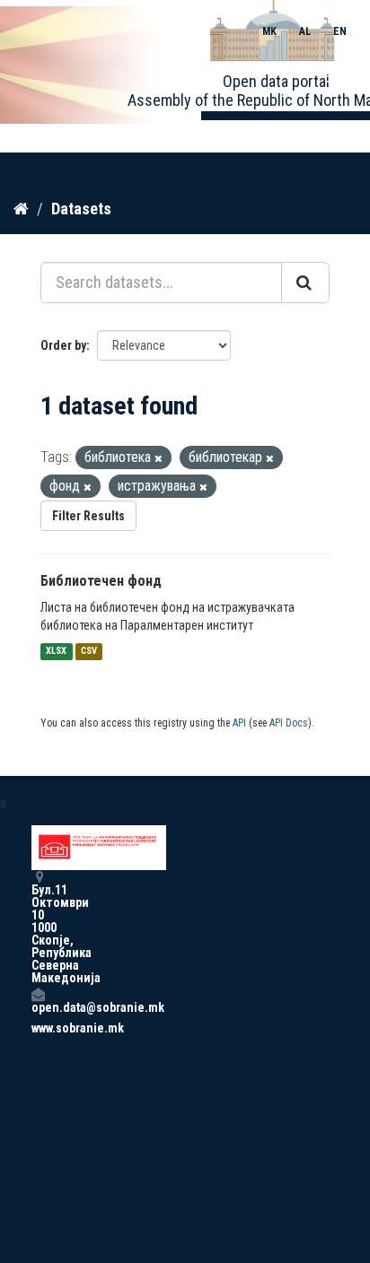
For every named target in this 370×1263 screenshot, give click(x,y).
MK (269, 31)
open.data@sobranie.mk (37, 1007)
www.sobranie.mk (37, 1028)
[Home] (21, 208)
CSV (89, 652)
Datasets (81, 208)
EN (340, 31)
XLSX (56, 652)
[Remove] (158, 459)
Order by (63, 345)
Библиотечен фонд (101, 580)
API (239, 723)
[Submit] (305, 282)
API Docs (288, 723)
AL (305, 31)
